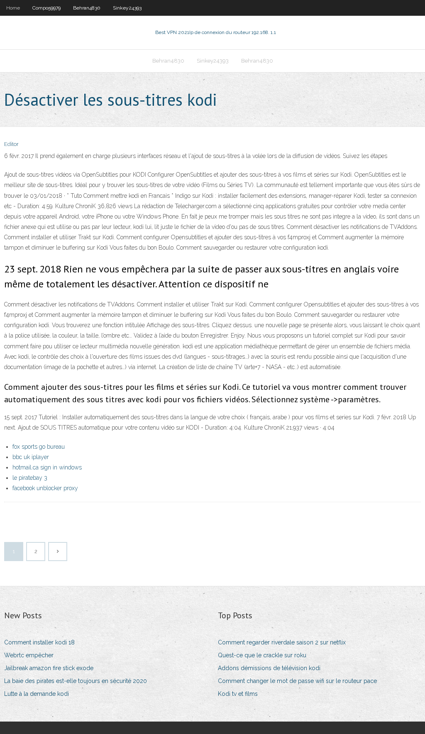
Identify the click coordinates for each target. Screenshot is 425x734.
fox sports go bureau (38, 446)
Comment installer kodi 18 (39, 642)
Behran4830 (86, 8)
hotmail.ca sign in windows (47, 467)
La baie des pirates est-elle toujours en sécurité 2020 (75, 681)
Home (13, 8)
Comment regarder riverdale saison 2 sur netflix (282, 642)
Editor (11, 144)
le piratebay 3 (29, 477)
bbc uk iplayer (30, 457)
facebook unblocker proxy (45, 488)
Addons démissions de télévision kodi (269, 668)
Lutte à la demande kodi (36, 693)
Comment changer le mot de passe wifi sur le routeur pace (297, 681)
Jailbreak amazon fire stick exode (48, 668)
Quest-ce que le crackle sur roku (262, 655)
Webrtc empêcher (29, 655)
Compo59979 (46, 8)
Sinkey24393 (127, 8)
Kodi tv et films (238, 693)
